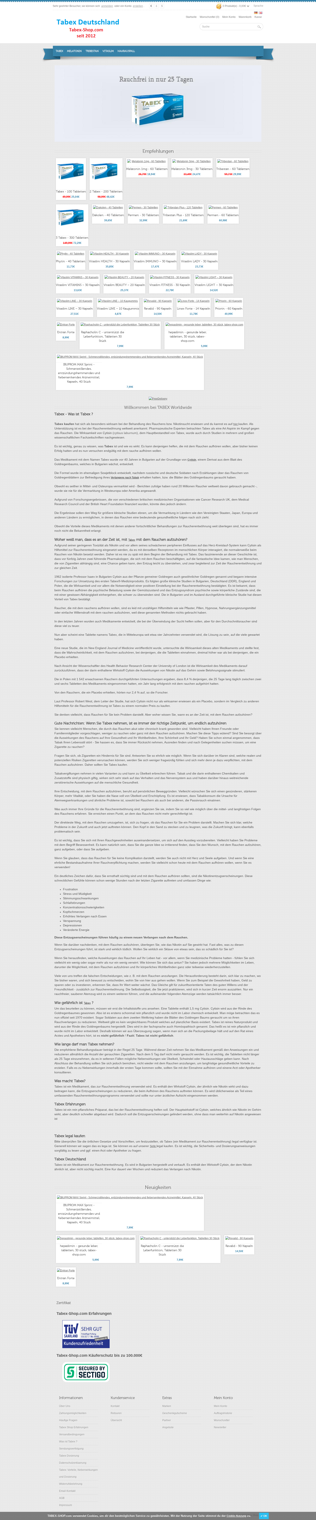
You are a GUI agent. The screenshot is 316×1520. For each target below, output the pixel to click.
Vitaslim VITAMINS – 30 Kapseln (78, 285)
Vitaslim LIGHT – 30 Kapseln (214, 285)
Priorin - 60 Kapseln (228, 308)
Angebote (168, 1427)
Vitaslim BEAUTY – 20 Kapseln (124, 285)
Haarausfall (126, 51)
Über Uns (64, 1406)
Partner (166, 1420)
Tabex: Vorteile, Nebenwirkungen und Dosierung (78, 1473)
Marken (166, 1406)
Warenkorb (245, 16)
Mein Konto (229, 16)
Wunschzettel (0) (209, 16)
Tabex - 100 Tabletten (71, 191)
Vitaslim (108, 51)
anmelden (107, 6)
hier (235, 424)
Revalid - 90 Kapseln (158, 308)
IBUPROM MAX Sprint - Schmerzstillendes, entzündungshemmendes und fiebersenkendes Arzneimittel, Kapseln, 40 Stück (79, 373)
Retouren (116, 1413)
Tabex (59, 51)
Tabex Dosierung (69, 1455)
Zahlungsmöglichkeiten (72, 1413)
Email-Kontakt (67, 1491)
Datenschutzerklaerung (72, 1462)
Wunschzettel (222, 1420)
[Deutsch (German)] (256, 13)
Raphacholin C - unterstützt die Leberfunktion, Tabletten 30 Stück (102, 337)
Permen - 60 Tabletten (223, 215)
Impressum (65, 1505)
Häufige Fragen (68, 1420)
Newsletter (220, 1427)
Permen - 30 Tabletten (143, 215)
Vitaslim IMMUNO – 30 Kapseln (155, 261)
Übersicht (116, 1420)
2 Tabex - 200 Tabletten (106, 191)
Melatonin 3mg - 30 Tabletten (192, 169)
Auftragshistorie (223, 1413)
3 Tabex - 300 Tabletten (72, 238)
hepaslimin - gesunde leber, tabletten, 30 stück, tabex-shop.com (188, 337)
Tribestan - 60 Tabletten (233, 169)
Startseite (191, 16)
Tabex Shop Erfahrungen (73, 1427)
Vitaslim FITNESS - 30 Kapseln (169, 285)
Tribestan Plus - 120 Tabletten (183, 215)
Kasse (258, 16)
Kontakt (115, 1406)
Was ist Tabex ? (68, 1441)
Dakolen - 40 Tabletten (108, 215)
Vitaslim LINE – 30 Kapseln (74, 308)
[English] (260, 13)
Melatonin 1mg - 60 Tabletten (147, 169)
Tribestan (92, 51)
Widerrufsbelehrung (70, 1483)
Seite (153, 1146)
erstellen (138, 6)
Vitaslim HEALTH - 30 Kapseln (109, 261)
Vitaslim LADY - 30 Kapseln (199, 261)
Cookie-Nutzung (236, 1515)
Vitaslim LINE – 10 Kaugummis (118, 308)
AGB (61, 1498)
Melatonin (74, 51)
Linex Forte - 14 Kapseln (193, 308)
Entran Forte (66, 332)
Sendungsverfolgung (71, 1448)
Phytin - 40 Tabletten (70, 261)
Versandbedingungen (71, 1434)
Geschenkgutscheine (174, 1413)
